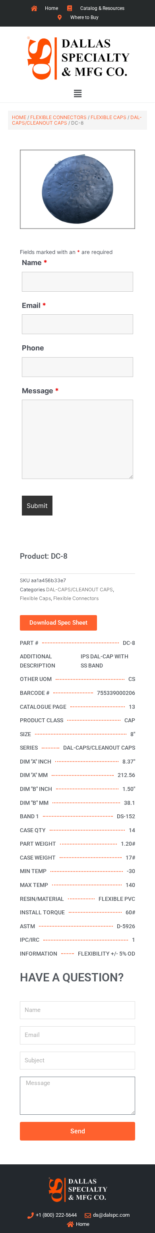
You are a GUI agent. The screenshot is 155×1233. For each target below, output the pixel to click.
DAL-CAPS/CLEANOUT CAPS (79, 589)
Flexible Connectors (58, 117)
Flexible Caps (108, 117)
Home (19, 117)
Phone (33, 348)
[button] (77, 93)
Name (34, 262)
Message (40, 391)
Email (34, 305)
